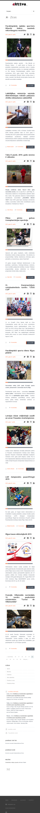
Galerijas (23, 800)
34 (13, 659)
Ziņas (6, 800)
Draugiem (31, 34)
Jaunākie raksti (12, 729)
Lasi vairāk (30, 85)
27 (18, 656)
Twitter (24, 34)
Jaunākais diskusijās (13, 691)
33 (10, 659)
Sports (8, 668)
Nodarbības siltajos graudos (12, 762)
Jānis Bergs (10, 209)
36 (20, 659)
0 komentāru (14, 85)
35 (17, 659)
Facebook (28, 34)
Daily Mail (9, 277)
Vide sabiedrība (10, 677)
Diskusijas (14, 800)
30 (29, 656)
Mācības (9, 671)
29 (25, 656)
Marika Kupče (10, 146)
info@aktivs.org (11, 804)
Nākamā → (26, 659)
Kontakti (31, 800)
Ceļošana (9, 674)
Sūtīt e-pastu (6, 812)
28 (22, 656)
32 (6, 659)
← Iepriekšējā (9, 656)
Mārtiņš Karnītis (11, 526)
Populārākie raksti (13, 733)
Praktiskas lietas (11, 683)
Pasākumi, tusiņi (11, 680)
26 (15, 656)
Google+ (34, 34)
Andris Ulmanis (10, 468)
